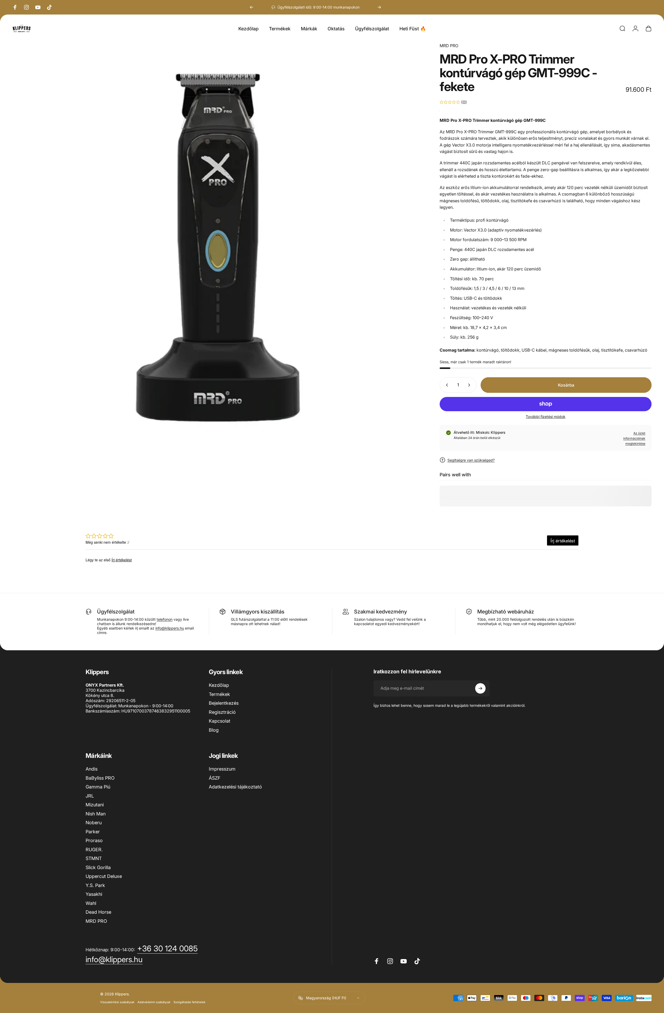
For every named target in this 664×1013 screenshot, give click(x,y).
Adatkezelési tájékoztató (235, 787)
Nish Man (96, 813)
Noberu (94, 822)
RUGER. (94, 849)
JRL (90, 796)
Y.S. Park (95, 885)
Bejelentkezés (224, 703)
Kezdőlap (219, 685)
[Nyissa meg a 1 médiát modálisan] (218, 248)
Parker (93, 831)
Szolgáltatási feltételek (189, 1002)
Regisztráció (222, 712)
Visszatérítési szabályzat (117, 1002)
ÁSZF (214, 778)
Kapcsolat (219, 721)
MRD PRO (449, 45)
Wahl (91, 903)
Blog (214, 730)
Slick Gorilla (98, 867)
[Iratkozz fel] (480, 688)
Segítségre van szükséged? (471, 460)
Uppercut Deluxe (104, 876)
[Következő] (379, 7)
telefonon (164, 619)
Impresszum (222, 769)
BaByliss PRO (100, 778)
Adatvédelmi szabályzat (153, 1002)
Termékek (219, 694)
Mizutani (95, 804)
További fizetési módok (545, 416)
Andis (92, 769)
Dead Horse (98, 912)
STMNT (94, 858)
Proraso (94, 840)
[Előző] (251, 7)
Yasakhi (94, 894)
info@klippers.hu (169, 628)
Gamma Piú (98, 787)
